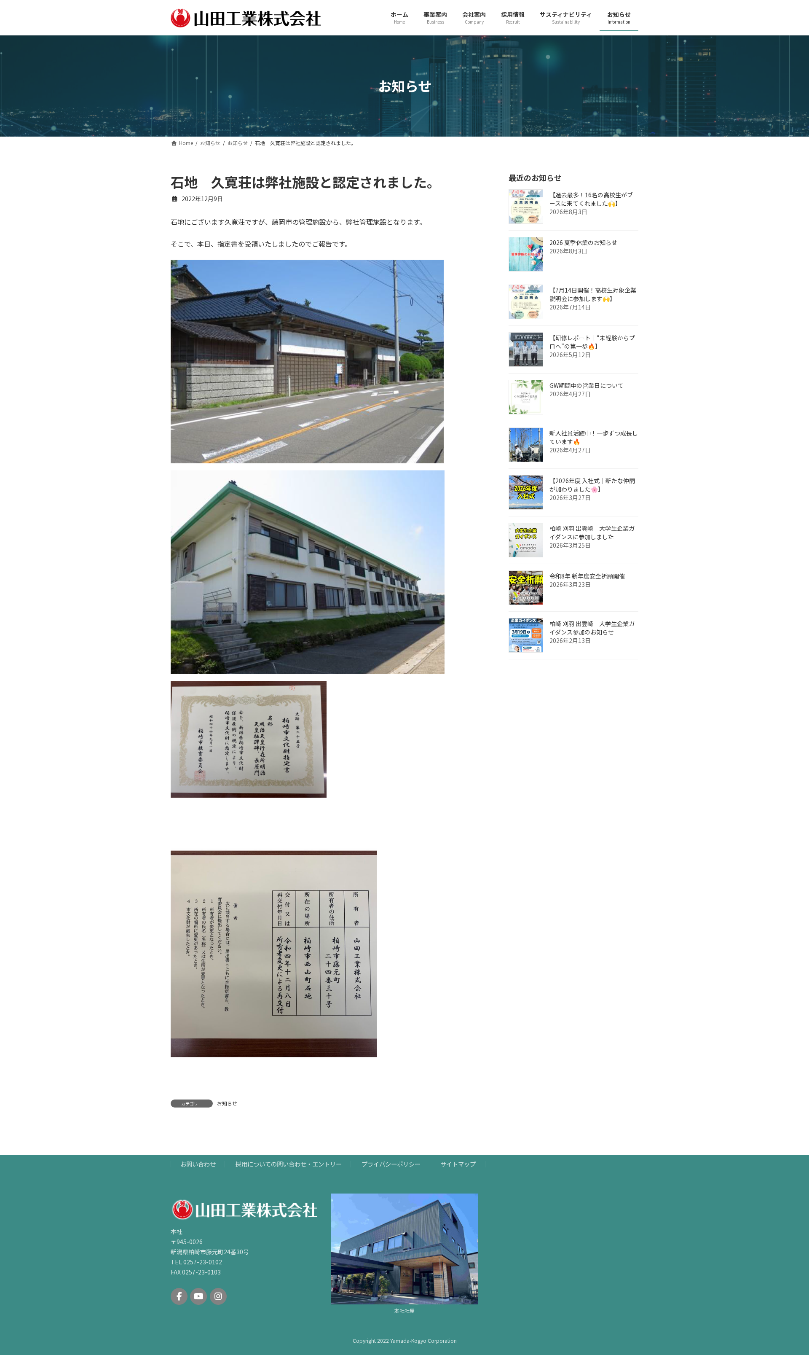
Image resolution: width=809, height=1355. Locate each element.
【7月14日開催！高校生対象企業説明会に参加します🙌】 (592, 294)
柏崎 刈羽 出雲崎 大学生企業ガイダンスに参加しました (592, 532)
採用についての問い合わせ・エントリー (289, 1164)
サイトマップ (458, 1164)
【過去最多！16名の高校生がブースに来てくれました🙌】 (591, 199)
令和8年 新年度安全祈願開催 (587, 576)
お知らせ (227, 1103)
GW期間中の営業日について (586, 385)
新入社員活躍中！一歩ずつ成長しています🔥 (593, 437)
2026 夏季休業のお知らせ (583, 242)
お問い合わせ (198, 1164)
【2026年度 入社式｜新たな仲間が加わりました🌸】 (592, 484)
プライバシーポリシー (391, 1164)
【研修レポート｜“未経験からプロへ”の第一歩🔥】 (592, 341)
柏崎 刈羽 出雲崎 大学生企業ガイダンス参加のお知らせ (592, 627)
